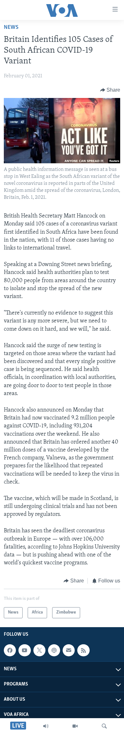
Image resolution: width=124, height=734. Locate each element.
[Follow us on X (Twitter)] (39, 650)
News (11, 27)
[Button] (110, 90)
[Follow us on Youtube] (24, 650)
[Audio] (45, 726)
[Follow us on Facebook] (10, 650)
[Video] (75, 726)
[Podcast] (54, 650)
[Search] (104, 726)
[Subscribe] (69, 650)
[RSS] (83, 650)
